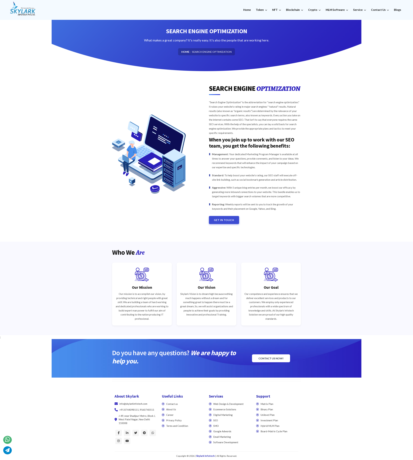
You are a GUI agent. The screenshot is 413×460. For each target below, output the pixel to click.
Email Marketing (222, 436)
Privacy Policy (174, 420)
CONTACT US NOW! (271, 358)
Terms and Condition (177, 425)
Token (260, 9)
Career (170, 414)
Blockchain (293, 9)
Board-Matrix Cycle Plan (274, 431)
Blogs (397, 9)
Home (247, 9)
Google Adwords (222, 431)
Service (358, 9)
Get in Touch (224, 219)
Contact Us (378, 9)
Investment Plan (269, 420)
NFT (275, 9)
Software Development (225, 442)
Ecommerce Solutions (224, 409)
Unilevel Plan (268, 414)
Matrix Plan (267, 403)
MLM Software (335, 9)
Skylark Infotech (205, 455)
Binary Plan (267, 409)
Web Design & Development (228, 403)
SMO (216, 425)
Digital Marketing (223, 414)
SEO (215, 420)
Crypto (313, 9)
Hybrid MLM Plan (270, 425)
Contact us (172, 403)
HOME (185, 51)
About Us (171, 409)
